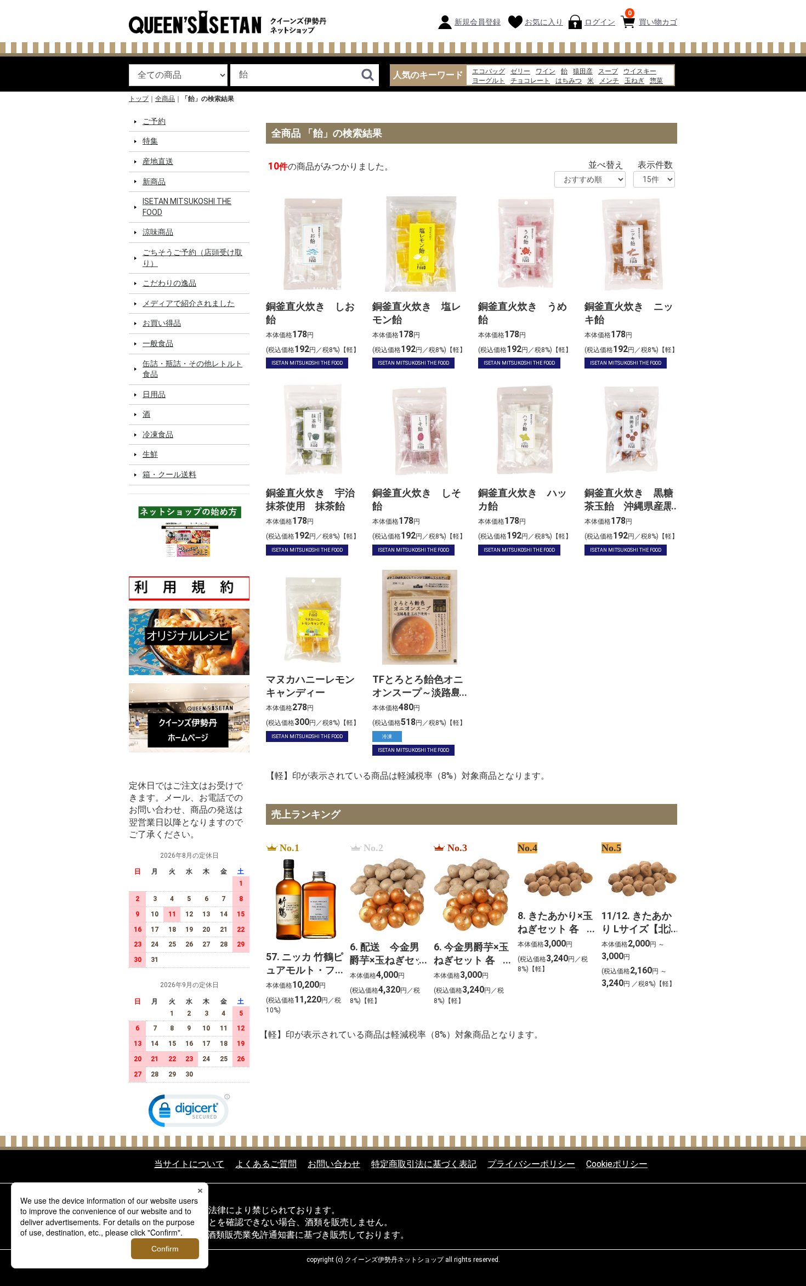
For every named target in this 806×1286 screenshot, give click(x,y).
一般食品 (158, 343)
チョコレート (530, 80)
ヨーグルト (488, 80)
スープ (608, 71)
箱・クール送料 (169, 474)
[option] (301, 929)
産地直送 (158, 161)
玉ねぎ (634, 80)
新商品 (154, 181)
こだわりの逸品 (169, 283)
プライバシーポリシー (531, 1163)
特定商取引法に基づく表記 (423, 1163)
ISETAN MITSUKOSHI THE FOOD (187, 207)
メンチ (609, 80)
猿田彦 (583, 71)
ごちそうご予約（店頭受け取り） (192, 258)
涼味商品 (158, 232)
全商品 (165, 99)
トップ (139, 99)
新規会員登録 (478, 22)
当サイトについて (189, 1163)
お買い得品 (162, 323)
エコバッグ (488, 71)
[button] (189, 1112)
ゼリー (520, 71)
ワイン (545, 71)
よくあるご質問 (266, 1163)
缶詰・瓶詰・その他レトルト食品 (192, 368)
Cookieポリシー (617, 1163)
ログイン (599, 22)
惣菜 (656, 80)
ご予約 (154, 121)
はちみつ (568, 80)
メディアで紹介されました (189, 303)
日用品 (154, 394)
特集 (150, 141)
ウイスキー (639, 71)
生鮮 (150, 454)
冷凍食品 (158, 434)
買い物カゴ (652, 17)
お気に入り (544, 22)
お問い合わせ (334, 1163)
